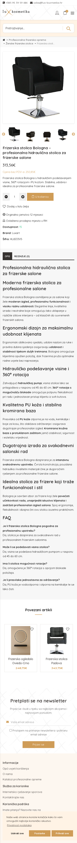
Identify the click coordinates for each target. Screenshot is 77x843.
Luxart (16, 233)
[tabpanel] (21, 648)
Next (73, 134)
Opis (7, 256)
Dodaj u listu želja (18, 206)
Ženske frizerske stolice (19, 43)
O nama (8, 774)
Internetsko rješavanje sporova (22, 792)
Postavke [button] (39, 833)
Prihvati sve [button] (62, 833)
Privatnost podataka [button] (19, 825)
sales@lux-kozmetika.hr (47, 2)
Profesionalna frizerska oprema (27, 39)
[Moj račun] (57, 13)
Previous (3, 134)
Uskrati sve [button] (17, 833)
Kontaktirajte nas (13, 797)
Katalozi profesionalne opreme (22, 779)
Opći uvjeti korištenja (16, 768)
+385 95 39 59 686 (17, 2)
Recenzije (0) (22, 256)
